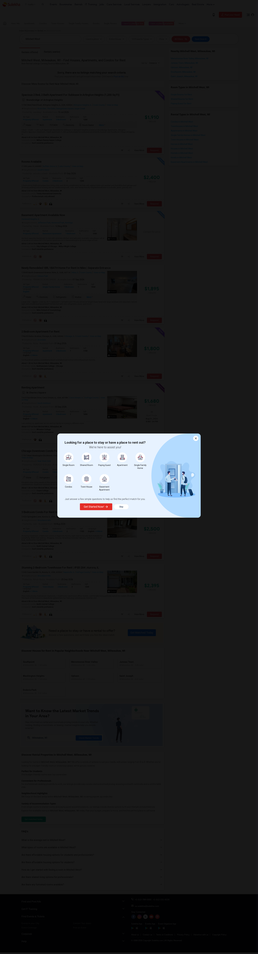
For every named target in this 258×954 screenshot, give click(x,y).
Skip (121, 507)
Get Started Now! (94, 506)
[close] (195, 438)
